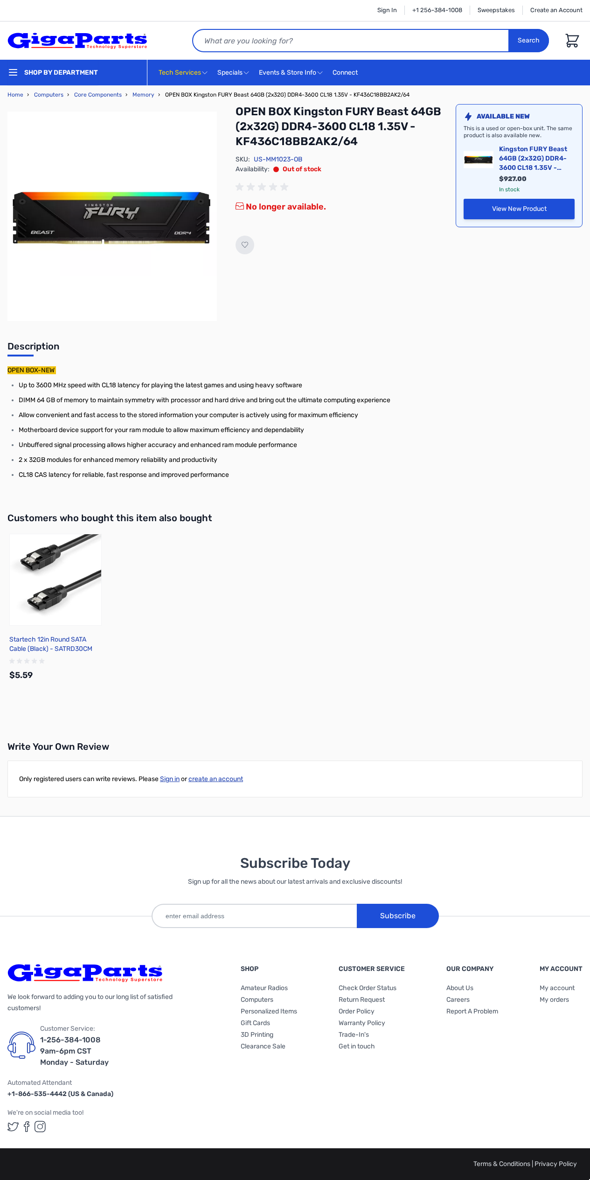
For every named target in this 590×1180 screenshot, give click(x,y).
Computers (48, 94)
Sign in (170, 779)
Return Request (362, 1000)
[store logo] (77, 40)
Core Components (98, 94)
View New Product (533, 211)
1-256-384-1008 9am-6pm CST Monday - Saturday (74, 1051)
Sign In (387, 10)
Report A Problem (472, 1011)
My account (557, 988)
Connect (346, 73)
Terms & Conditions (502, 1164)
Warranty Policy (362, 1023)
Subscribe (398, 915)
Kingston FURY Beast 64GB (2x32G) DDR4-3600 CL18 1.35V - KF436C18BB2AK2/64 (534, 159)
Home (15, 94)
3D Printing (257, 1035)
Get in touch (357, 1046)
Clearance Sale (263, 1046)
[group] (264, 187)
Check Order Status (367, 988)
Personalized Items (269, 1011)
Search (529, 40)
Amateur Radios (264, 988)
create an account (215, 779)
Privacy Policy (555, 1164)
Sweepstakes (496, 10)
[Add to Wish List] (245, 245)
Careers (458, 1000)
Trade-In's (354, 1035)
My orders (554, 1000)
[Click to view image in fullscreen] (112, 216)
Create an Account (556, 10)
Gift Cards (255, 1023)
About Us (459, 988)
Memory (143, 94)
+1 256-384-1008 (437, 10)
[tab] (33, 349)
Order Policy (357, 1011)
